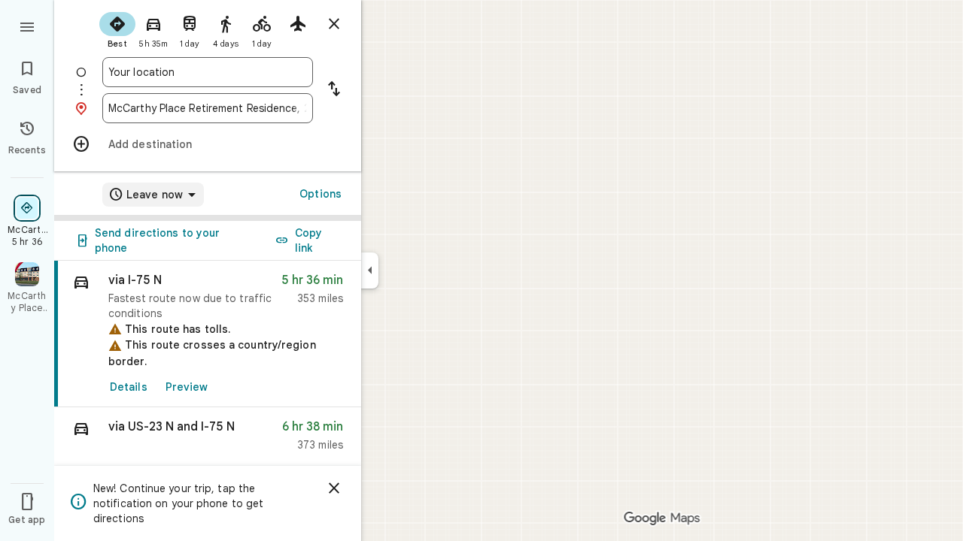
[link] (207, 334)
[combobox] (207, 72)
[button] (207, 439)
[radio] (117, 28)
